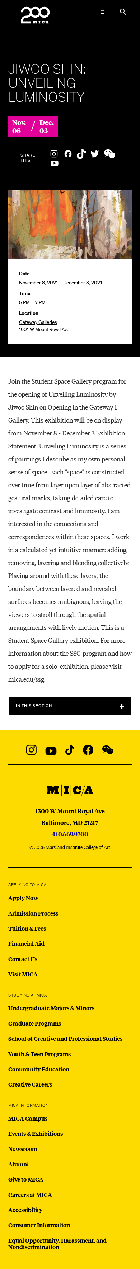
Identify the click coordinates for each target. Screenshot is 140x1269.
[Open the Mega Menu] (102, 12)
